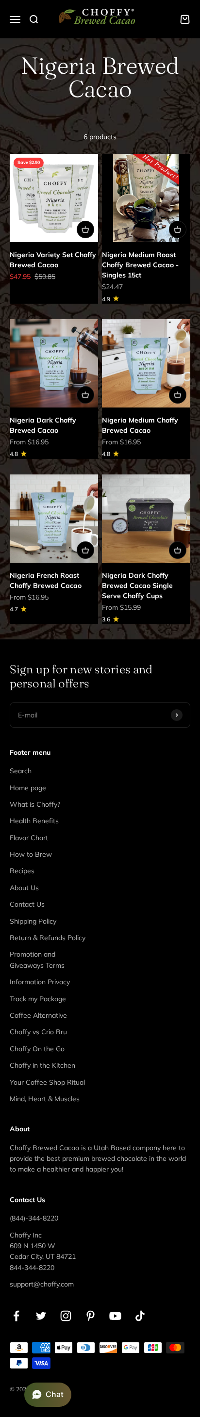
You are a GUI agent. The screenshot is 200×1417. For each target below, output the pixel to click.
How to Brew (31, 854)
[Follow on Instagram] (65, 1315)
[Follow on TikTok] (140, 1315)
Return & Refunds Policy (47, 937)
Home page (28, 787)
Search (21, 770)
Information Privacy (40, 981)
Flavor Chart (29, 837)
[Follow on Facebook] (16, 1315)
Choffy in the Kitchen (42, 1065)
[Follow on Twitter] (41, 1315)
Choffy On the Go (37, 1048)
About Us (24, 887)
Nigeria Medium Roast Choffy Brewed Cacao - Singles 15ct (140, 264)
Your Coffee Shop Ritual (47, 1082)
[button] (47, 1394)
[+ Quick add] (85, 229)
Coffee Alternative (38, 1015)
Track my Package (38, 998)
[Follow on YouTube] (115, 1315)
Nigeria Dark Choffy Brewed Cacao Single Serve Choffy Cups (137, 585)
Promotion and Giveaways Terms (37, 959)
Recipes (22, 870)
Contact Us (27, 904)
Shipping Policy (33, 921)
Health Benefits (34, 820)
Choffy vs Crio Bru (38, 1031)
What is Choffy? (35, 804)
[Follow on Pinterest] (90, 1315)
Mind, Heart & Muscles (45, 1098)
